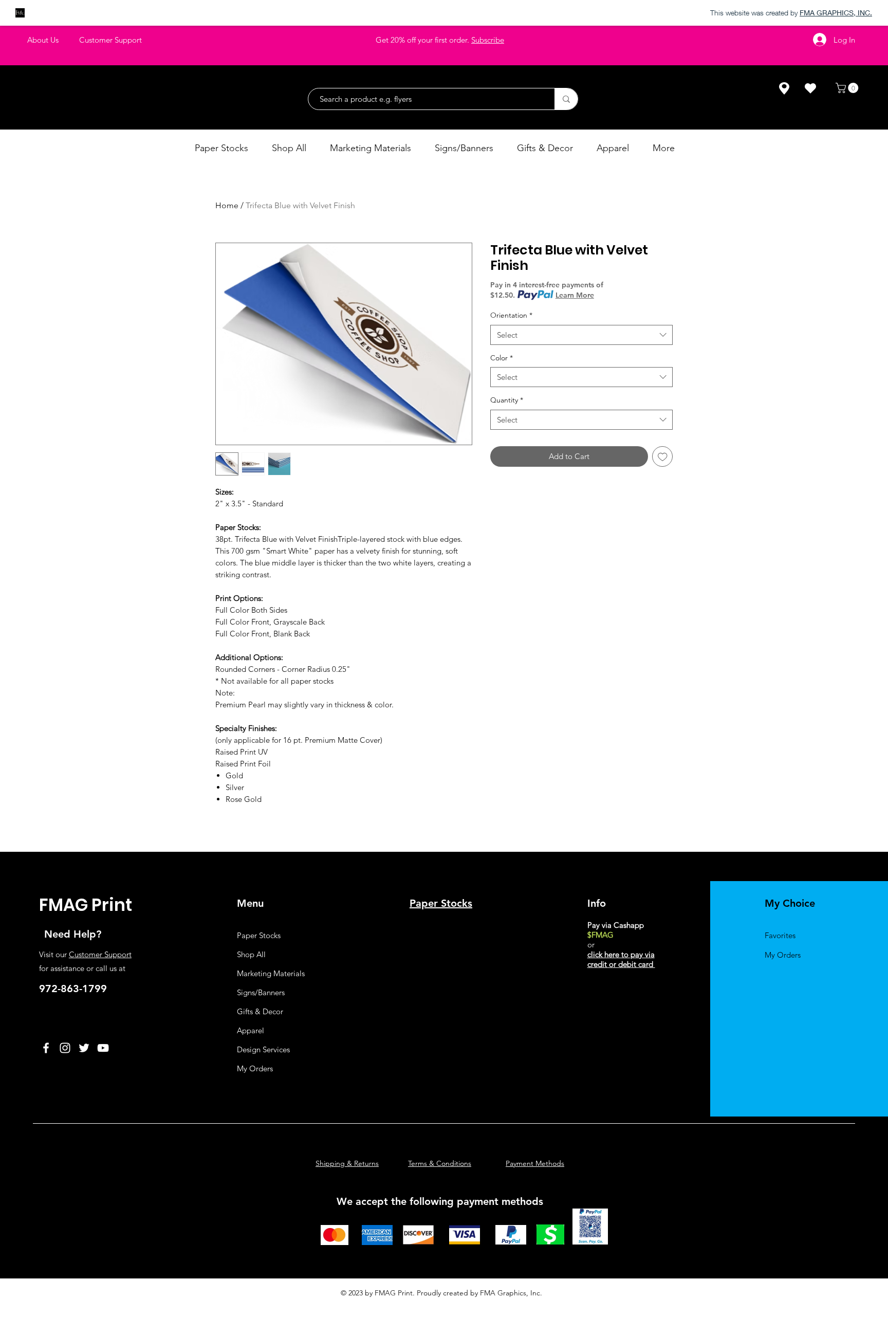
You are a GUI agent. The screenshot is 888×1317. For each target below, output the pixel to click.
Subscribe (487, 40)
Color (501, 357)
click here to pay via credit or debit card (621, 959)
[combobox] (581, 335)
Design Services (263, 1049)
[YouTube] (103, 1048)
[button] (848, 88)
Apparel (250, 1030)
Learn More (575, 295)
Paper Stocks (259, 935)
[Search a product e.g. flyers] (566, 98)
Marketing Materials (271, 973)
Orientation (511, 315)
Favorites (780, 935)
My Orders (255, 1068)
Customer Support (100, 954)
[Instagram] (65, 1048)
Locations (604, 993)
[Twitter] (84, 1048)
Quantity (506, 400)
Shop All (251, 954)
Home (226, 205)
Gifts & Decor (260, 1011)
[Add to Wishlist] (662, 456)
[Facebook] (46, 1048)
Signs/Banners (261, 992)
